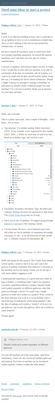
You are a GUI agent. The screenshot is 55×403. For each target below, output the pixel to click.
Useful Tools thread (17, 215)
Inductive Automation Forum (14, 3)
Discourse (17, 396)
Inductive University (13, 224)
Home (4, 384)
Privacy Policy (8, 389)
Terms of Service (42, 384)
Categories (14, 384)
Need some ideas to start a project (25, 9)
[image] (29, 172)
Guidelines (27, 384)
